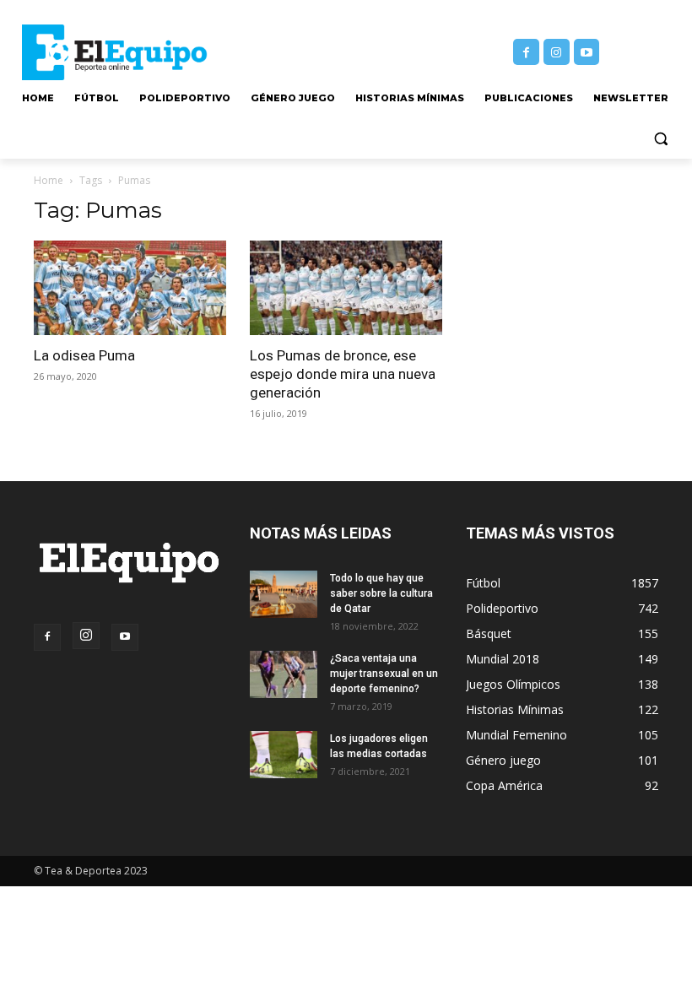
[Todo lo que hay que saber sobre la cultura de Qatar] (283, 594)
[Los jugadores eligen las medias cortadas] (283, 754)
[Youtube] (587, 52)
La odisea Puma (84, 355)
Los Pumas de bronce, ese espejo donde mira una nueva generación (342, 374)
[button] (660, 139)
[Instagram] (556, 52)
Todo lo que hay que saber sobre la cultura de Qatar (381, 593)
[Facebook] (526, 52)
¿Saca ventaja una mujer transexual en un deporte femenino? (384, 673)
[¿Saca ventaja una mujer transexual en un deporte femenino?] (283, 674)
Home (48, 180)
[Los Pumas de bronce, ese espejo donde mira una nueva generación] (346, 288)
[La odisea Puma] (130, 288)
